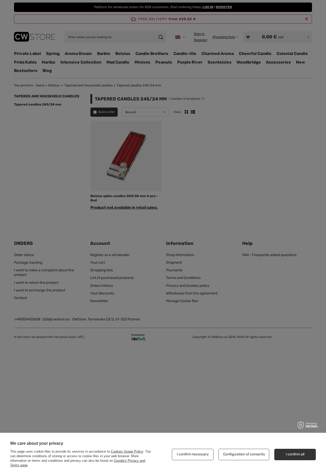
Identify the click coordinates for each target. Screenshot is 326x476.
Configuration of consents (244, 454)
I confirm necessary (193, 454)
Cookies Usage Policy (127, 451)
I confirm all (295, 454)
